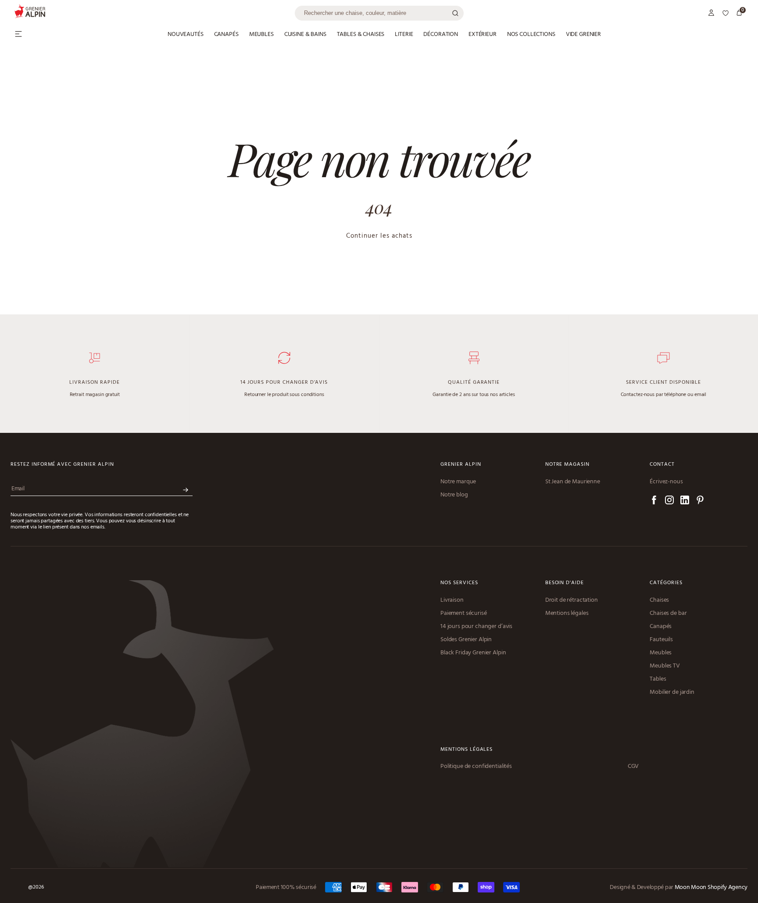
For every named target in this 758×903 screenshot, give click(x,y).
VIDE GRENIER (583, 35)
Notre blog (454, 495)
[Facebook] (654, 501)
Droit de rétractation (571, 600)
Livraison (452, 600)
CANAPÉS (226, 35)
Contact (662, 464)
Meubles (661, 653)
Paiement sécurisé (463, 613)
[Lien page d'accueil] (154, 13)
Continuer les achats (379, 236)
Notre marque (458, 482)
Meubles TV (665, 666)
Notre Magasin (567, 464)
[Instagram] (669, 501)
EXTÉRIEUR (482, 35)
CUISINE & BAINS (305, 35)
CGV (633, 767)
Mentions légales (567, 613)
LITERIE (404, 35)
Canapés (661, 627)
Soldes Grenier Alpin (466, 640)
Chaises (659, 600)
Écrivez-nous (666, 482)
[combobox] (379, 13)
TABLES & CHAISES (361, 35)
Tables (658, 679)
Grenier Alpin (460, 464)
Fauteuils (661, 640)
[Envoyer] (186, 490)
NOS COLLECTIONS (531, 35)
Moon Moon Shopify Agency (711, 887)
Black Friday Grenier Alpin (473, 653)
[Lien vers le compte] (711, 13)
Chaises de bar (668, 613)
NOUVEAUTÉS (186, 35)
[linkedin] (684, 501)
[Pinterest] (700, 501)
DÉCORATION (440, 35)
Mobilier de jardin (672, 692)
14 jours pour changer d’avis (476, 627)
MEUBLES (261, 35)
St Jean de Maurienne (572, 482)
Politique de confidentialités (476, 767)
